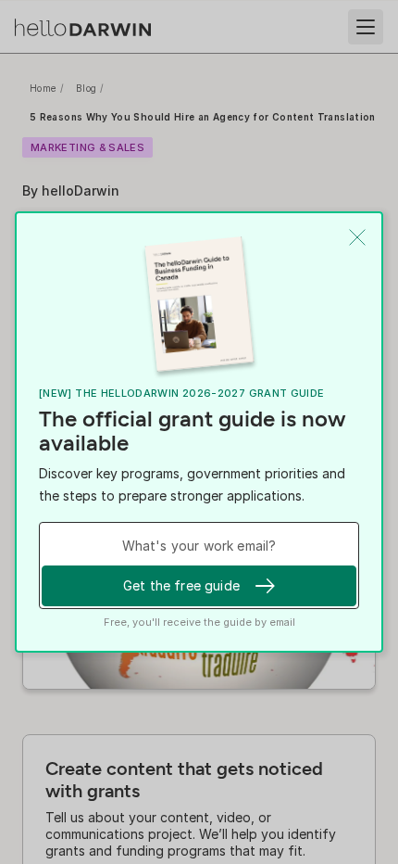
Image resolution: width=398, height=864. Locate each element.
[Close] (357, 237)
